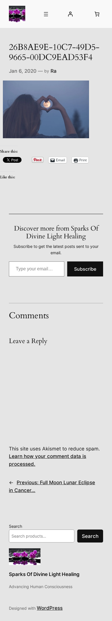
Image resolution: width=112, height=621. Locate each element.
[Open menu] (46, 14)
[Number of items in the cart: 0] (97, 14)
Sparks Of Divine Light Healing (44, 574)
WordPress (50, 608)
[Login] (70, 14)
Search (15, 526)
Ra (54, 71)
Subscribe (85, 269)
